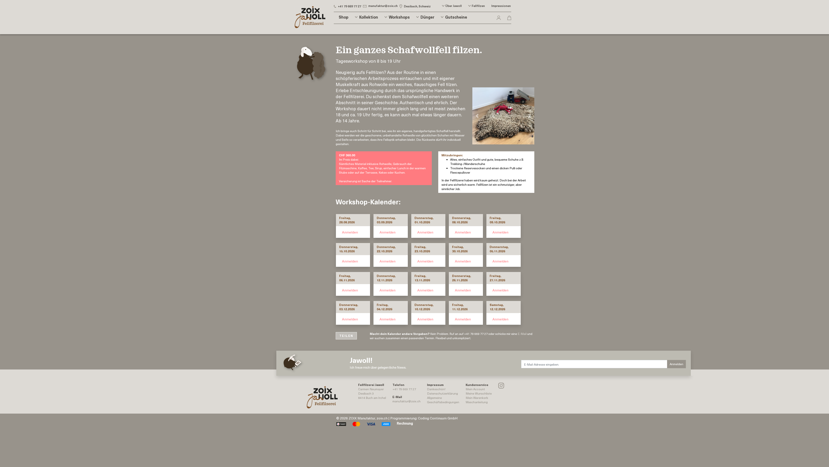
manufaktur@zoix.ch (406, 401)
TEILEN (346, 335)
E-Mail (522, 333)
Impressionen (501, 5)
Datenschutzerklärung (442, 393)
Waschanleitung (477, 402)
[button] (499, 17)
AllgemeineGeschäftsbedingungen (443, 399)
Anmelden (350, 232)
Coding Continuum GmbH (438, 418)
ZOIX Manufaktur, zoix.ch (368, 418)
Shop (343, 17)
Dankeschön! (436, 389)
